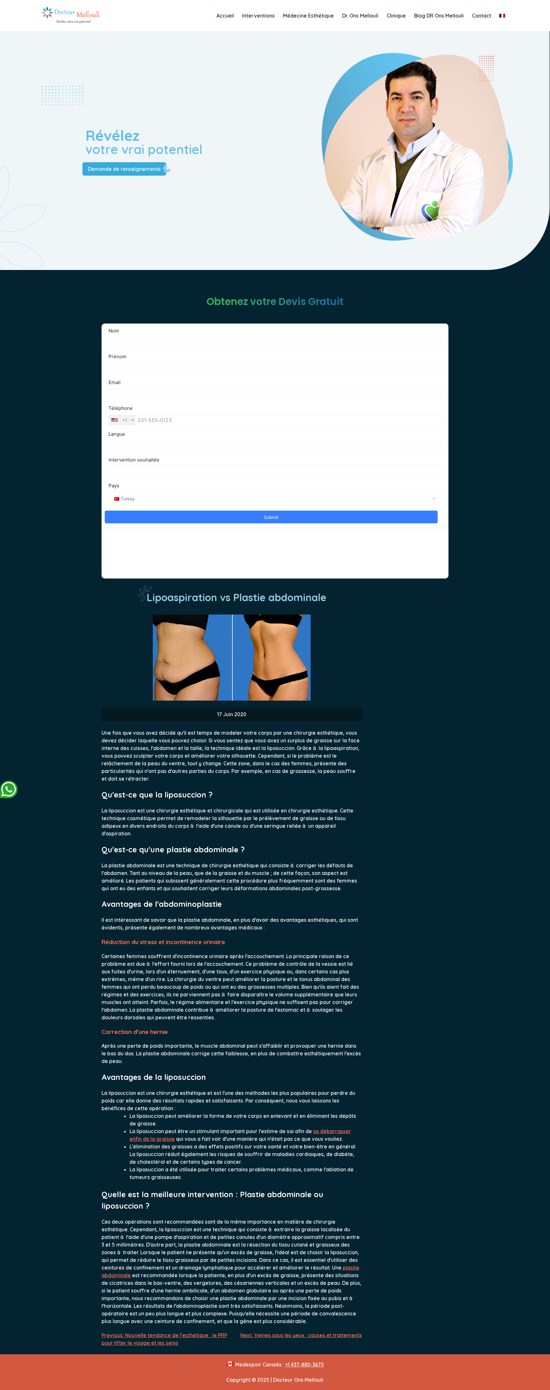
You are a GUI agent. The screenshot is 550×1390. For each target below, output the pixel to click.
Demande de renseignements (124, 169)
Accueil (225, 15)
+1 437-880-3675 (304, 1364)
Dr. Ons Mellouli (360, 15)
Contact (481, 15)
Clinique (396, 15)
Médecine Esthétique (308, 15)
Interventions (258, 15)
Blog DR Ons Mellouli (439, 15)
